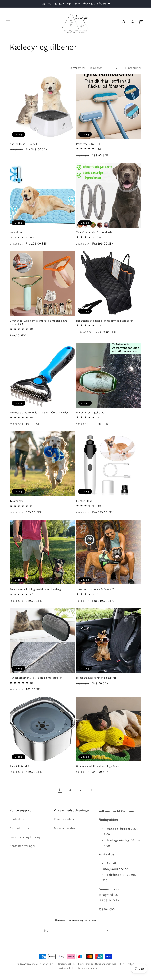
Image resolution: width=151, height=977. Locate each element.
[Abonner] (106, 930)
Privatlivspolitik (64, 819)
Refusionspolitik (65, 963)
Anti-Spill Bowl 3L (20, 766)
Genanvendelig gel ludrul (90, 412)
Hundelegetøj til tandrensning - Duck (97, 766)
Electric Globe (84, 501)
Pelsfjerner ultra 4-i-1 (88, 144)
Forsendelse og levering (25, 837)
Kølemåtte (16, 232)
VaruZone (30, 963)
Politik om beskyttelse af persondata (97, 963)
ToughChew (16, 501)
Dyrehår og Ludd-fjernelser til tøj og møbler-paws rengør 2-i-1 (38, 322)
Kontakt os (17, 819)
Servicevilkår (127, 963)
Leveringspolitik (65, 968)
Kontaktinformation (87, 968)
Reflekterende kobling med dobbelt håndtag (35, 589)
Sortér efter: (77, 68)
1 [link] (59, 789)
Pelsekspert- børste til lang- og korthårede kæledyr (39, 412)
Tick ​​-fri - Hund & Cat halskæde (94, 232)
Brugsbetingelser (65, 828)
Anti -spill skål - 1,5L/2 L (23, 144)
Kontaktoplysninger (22, 846)
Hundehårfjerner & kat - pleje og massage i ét (36, 677)
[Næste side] (91, 789)
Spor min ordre (19, 828)
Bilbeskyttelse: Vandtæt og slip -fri (96, 677)
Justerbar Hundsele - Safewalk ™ (95, 589)
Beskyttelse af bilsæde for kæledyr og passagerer (104, 320)
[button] (8, 22)
